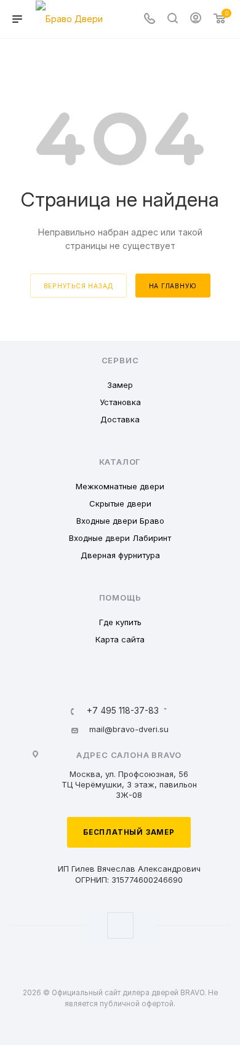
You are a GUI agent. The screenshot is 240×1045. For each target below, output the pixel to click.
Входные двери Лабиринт (120, 538)
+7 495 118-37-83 (123, 711)
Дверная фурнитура (120, 555)
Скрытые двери (120, 503)
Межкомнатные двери (120, 486)
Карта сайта (120, 639)
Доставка (120, 419)
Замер (120, 385)
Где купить (120, 622)
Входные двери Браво (120, 521)
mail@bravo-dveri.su (129, 729)
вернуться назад (78, 286)
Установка (120, 402)
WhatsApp (120, 925)
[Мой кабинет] (195, 19)
